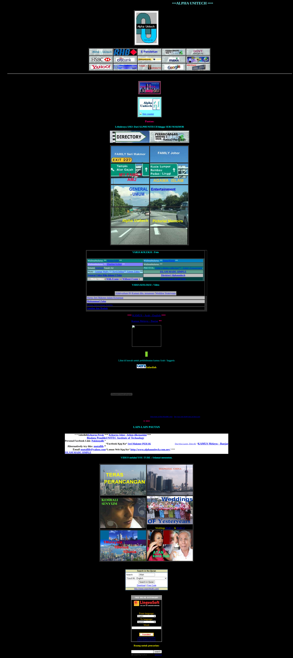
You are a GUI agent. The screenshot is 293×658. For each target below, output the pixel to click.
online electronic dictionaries (146, 637)
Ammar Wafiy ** (103, 271)
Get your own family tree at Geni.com (187, 416)
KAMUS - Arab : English (146, 315)
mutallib (99, 446)
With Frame (112, 279)
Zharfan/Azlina (114, 264)
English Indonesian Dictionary (146, 641)
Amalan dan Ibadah (97, 308)
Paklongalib (98, 441)
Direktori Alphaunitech (173, 275)
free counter (148, 114)
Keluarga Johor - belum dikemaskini (128, 435)
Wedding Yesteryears (166, 293)
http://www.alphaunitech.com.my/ (150, 449)
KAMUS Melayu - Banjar (213, 443)
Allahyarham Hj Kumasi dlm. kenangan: (135, 293)
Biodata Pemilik (96, 437)
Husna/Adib (113, 260)
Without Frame (130, 279)
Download (141, 585)
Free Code (151, 585)
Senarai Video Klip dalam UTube (105, 275)
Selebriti (99, 268)
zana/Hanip (169, 260)
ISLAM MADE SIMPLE (173, 271)
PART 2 (180, 528)
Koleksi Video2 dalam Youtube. (100, 305)
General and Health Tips (173, 279)
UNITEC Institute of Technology (125, 437)
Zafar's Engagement (192, 268)
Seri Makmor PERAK (139, 443)
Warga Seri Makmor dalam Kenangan (105, 297)
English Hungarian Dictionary (146, 639)
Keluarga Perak (95, 435)
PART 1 (170, 528)
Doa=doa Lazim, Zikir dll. (185, 444)
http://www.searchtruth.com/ (146, 589)
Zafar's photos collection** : (169, 268)
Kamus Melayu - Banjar (144, 321)
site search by (139, 655)
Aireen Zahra (133, 271)
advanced (158, 655)
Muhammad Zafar (96, 301)
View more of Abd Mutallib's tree (161, 416)
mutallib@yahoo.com (93, 449)
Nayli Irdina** (119, 271)
